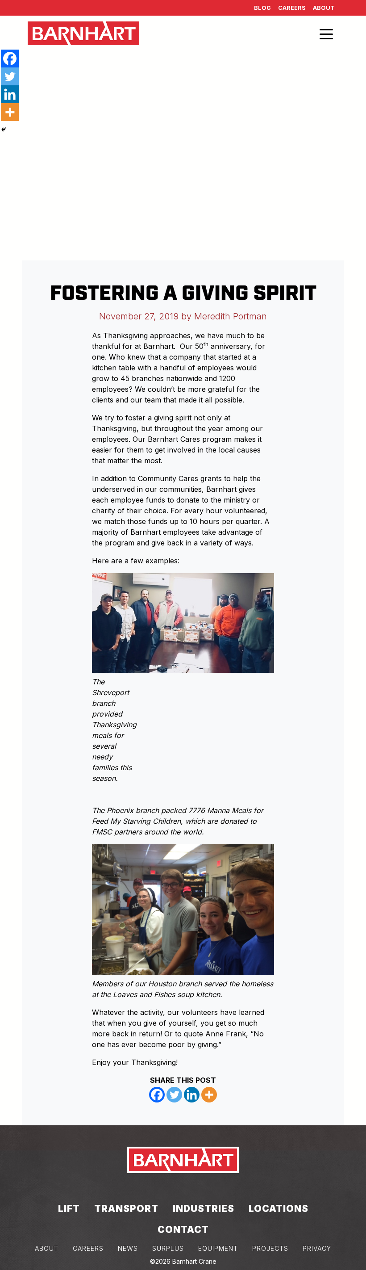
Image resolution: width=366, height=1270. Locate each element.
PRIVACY (317, 1248)
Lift (69, 1208)
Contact (183, 1229)
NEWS (128, 1248)
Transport (126, 1208)
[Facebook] (157, 1094)
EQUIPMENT (218, 1248)
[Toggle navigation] (326, 33)
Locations (278, 1208)
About (324, 7)
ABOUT (46, 1248)
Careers (292, 7)
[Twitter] (174, 1094)
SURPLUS (168, 1248)
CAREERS (88, 1248)
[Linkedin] (192, 1094)
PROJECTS (270, 1248)
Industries (203, 1208)
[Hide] (3, 129)
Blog (262, 7)
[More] (209, 1094)
